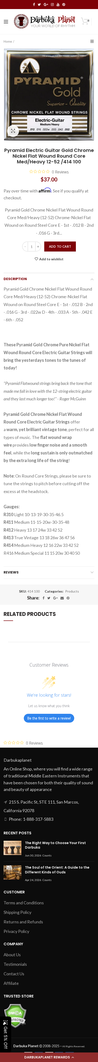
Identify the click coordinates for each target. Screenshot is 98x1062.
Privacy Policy (16, 931)
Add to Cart (60, 246)
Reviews (11, 572)
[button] (49, 1057)
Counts (47, 855)
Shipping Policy (17, 912)
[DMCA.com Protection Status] (15, 1015)
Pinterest (64, 4)
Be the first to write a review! (49, 718)
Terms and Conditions (24, 902)
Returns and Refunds (23, 921)
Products (72, 591)
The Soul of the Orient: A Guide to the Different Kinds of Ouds (57, 870)
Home (8, 41)
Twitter (39, 4)
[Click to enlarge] (13, 131)
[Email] (62, 598)
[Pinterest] (68, 598)
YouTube (58, 4)
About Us (12, 954)
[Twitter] (49, 598)
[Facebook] (43, 598)
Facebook (34, 4)
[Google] (55, 598)
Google (45, 4)
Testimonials (15, 964)
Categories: (54, 591)
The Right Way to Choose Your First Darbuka (55, 845)
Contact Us (14, 973)
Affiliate (11, 983)
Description (15, 279)
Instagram (52, 4)
